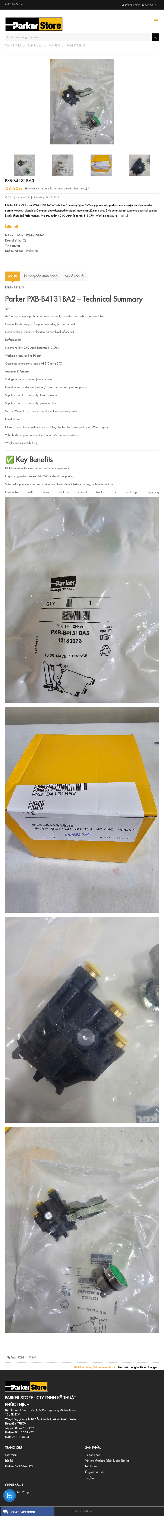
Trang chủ (13, 45)
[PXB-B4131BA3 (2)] (101, 165)
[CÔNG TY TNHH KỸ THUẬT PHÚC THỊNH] (42, 24)
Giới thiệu (11, 1455)
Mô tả (12, 276)
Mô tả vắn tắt (74, 276)
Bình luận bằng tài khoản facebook (94, 1367)
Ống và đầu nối (94, 1472)
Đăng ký (151, 4)
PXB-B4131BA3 (76, 45)
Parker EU (32, 251)
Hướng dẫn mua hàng (41, 276)
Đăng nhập (132, 4)
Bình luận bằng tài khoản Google (137, 1367)
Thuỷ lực (90, 1478)
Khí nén (54, 45)
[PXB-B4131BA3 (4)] (24, 165)
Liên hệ (9, 1460)
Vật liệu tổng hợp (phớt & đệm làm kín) (107, 1460)
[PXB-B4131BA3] (63, 165)
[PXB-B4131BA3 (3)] (139, 165)
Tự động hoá (92, 1455)
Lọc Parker (91, 1466)
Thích (10, 197)
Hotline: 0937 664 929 (19, 1466)
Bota (88, 1511)
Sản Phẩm (35, 45)
